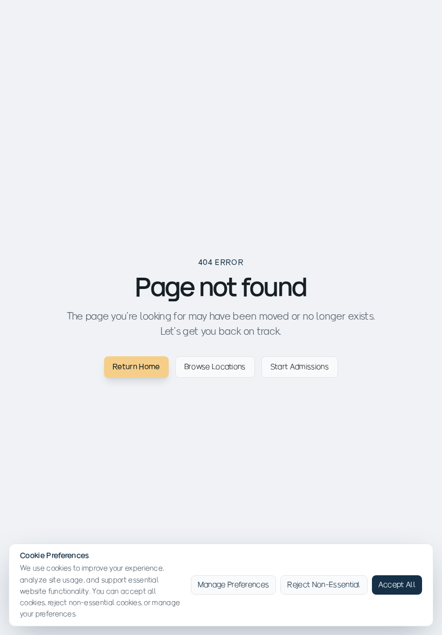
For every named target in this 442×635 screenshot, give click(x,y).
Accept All (397, 585)
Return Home (136, 367)
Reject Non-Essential (323, 585)
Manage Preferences (234, 585)
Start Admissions (300, 367)
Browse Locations (215, 367)
